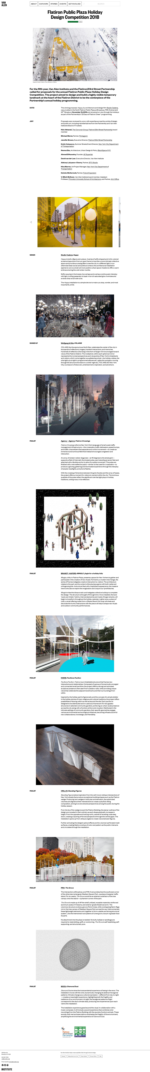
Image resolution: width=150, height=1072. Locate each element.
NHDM (63, 678)
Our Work (43, 4)
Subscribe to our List (73, 1056)
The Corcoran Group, (80, 129)
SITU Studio (93, 162)
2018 (81, 21)
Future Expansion (89, 173)
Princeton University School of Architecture (85, 179)
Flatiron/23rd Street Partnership (100, 129)
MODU (63, 986)
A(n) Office (115, 179)
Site (100, 1056)
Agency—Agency (68, 441)
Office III (64, 791)
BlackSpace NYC (104, 150)
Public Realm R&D (73, 21)
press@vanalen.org (14, 1061)
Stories (54, 4)
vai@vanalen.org (6, 1059)
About (34, 4)
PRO (63, 888)
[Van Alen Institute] (7, 4)
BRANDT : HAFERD (68, 573)
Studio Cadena (112, 108)
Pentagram (83, 136)
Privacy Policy (93, 1056)
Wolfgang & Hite (67, 343)
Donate (63, 1056)
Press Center (84, 1056)
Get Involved (74, 4)
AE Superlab (88, 154)
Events (63, 4)
